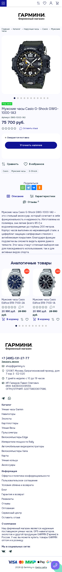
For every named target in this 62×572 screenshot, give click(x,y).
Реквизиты (8, 498)
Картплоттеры (10, 423)
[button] (14, 98)
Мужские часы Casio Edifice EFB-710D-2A (13, 301)
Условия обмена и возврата (18, 485)
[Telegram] (28, 187)
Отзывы (6, 503)
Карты (5, 455)
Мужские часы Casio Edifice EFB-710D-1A (44, 301)
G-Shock (33, 171)
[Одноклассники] (39, 187)
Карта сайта (41, 567)
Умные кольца (10, 460)
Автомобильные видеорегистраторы (23, 446)
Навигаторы (8, 414)
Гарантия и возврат (13, 494)
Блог (4, 489)
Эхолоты (7, 418)
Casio (5, 171)
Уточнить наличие (31, 145)
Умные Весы (8, 427)
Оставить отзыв (11, 517)
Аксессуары (8, 464)
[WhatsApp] (22, 187)
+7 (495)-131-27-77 (15, 358)
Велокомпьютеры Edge (15, 437)
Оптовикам (8, 508)
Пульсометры (9, 432)
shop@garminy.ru (15, 366)
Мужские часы (18, 171)
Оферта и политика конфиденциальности (26, 475)
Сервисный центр (12, 512)
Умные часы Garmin (12, 409)
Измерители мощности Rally (18, 441)
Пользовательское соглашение (20, 480)
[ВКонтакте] (33, 187)
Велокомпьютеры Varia (15, 451)
